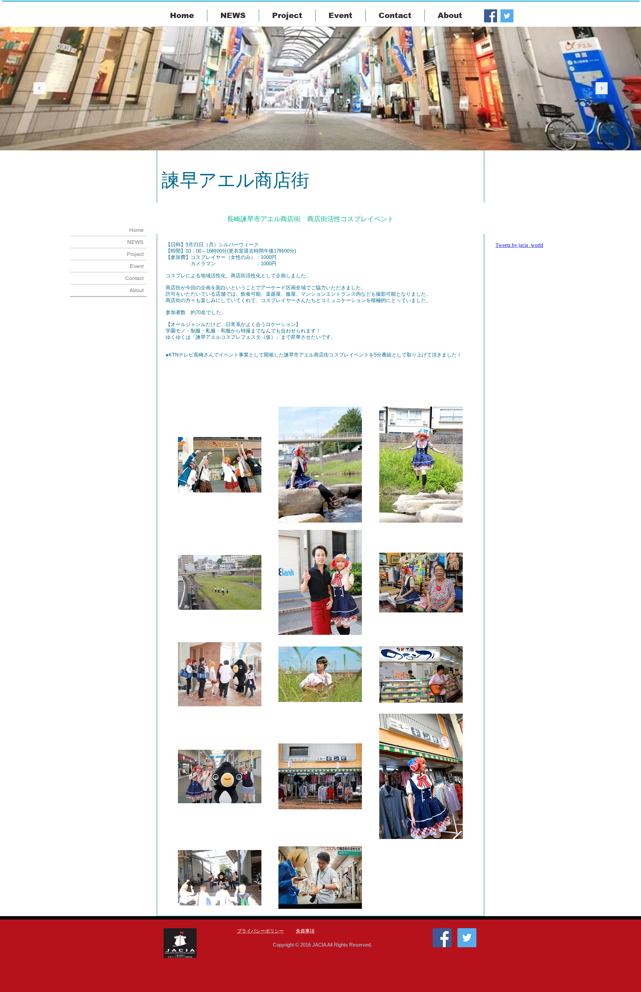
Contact (134, 278)
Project (135, 254)
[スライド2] (320, 134)
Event (137, 266)
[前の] (39, 88)
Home (136, 230)
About (137, 290)
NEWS (135, 242)
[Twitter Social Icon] (506, 15)
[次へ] (602, 88)
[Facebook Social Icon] (490, 15)
